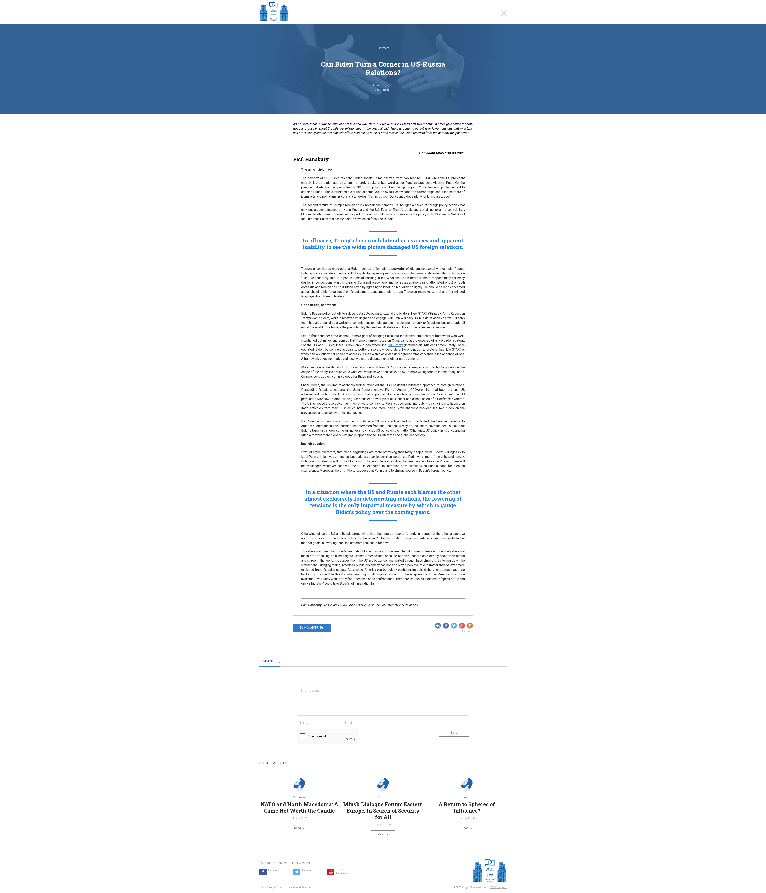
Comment (383, 48)
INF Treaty (395, 345)
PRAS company (498, 887)
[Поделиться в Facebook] (446, 626)
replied (383, 196)
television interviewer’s (410, 273)
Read (297, 828)
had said (381, 187)
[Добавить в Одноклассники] (470, 626)
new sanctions (411, 466)
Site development (478, 887)
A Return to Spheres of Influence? (467, 807)
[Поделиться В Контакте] (438, 626)
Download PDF (309, 627)
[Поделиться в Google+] (462, 626)
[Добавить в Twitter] (454, 626)
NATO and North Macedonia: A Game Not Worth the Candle (299, 807)
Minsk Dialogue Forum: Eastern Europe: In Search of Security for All (383, 810)
